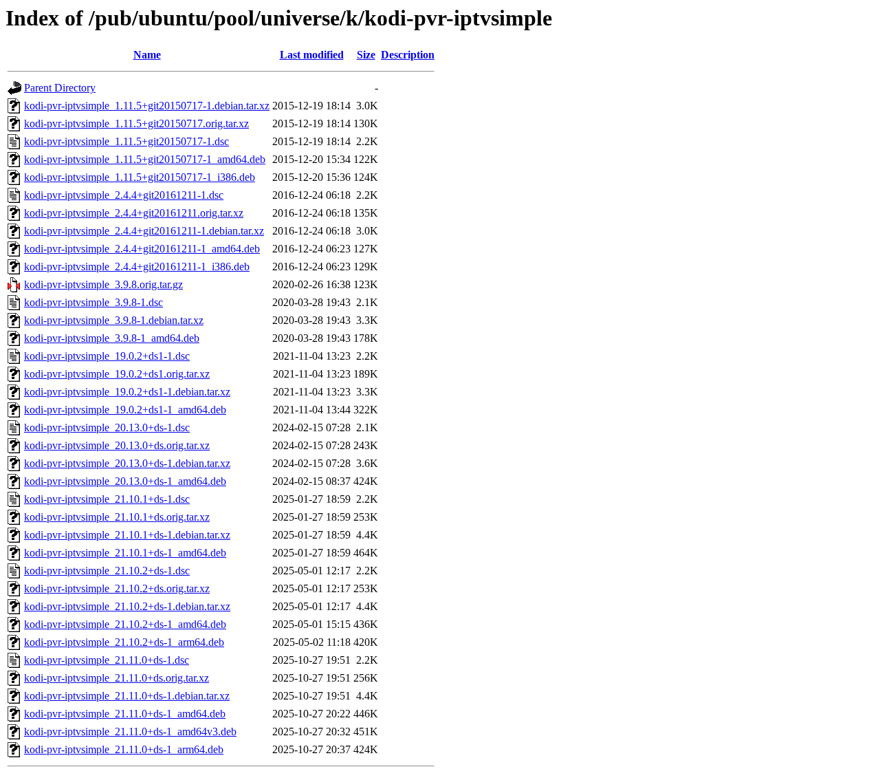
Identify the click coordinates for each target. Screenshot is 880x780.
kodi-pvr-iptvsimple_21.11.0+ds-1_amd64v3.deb (130, 731)
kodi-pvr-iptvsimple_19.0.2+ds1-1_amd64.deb (125, 409)
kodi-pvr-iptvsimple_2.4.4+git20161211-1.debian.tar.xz (144, 231)
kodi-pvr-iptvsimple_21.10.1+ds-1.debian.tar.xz (127, 535)
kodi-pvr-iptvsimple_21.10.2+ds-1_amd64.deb (125, 624)
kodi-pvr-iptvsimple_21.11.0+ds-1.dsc (106, 660)
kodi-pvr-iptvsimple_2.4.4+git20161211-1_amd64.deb (142, 248)
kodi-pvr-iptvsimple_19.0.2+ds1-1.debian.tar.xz (127, 392)
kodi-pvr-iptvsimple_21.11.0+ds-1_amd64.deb (125, 713)
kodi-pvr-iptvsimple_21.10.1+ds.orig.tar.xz (117, 517)
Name (147, 55)
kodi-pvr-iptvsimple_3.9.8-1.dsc (93, 302)
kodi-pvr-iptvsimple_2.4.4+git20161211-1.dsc (123, 195)
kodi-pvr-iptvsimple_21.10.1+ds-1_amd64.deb (125, 553)
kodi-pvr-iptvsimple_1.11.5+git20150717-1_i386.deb (139, 177)
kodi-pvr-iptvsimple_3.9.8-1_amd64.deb (111, 338)
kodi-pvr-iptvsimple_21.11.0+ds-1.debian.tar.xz (127, 696)
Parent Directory (60, 88)
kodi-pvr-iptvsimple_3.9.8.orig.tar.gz (103, 284)
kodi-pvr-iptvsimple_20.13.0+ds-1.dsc (107, 427)
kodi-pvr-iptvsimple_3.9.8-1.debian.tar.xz (114, 320)
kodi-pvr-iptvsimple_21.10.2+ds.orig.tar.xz (117, 588)
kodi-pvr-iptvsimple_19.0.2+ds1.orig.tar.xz (117, 374)
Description (407, 55)
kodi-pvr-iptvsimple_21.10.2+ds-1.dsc (107, 570)
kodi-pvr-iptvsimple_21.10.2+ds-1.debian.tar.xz (127, 606)
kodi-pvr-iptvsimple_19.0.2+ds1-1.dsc (107, 356)
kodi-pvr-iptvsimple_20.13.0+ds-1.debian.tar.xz (127, 463)
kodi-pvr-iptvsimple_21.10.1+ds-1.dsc (107, 499)
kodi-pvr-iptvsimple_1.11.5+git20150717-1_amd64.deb (144, 159)
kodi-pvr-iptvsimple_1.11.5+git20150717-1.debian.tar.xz (147, 105)
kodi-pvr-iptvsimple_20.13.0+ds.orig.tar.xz (117, 445)
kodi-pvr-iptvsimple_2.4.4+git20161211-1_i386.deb (137, 266)
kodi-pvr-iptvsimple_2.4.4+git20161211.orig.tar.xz (133, 213)
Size (366, 55)
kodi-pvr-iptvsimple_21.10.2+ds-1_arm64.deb (124, 642)
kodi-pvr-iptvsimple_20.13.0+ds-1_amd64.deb (125, 481)
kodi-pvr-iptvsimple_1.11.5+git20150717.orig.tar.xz (136, 123)
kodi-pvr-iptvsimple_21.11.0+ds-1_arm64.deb (123, 749)
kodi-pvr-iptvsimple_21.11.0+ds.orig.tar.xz (116, 678)
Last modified (312, 55)
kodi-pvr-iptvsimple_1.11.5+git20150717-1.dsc (126, 141)
